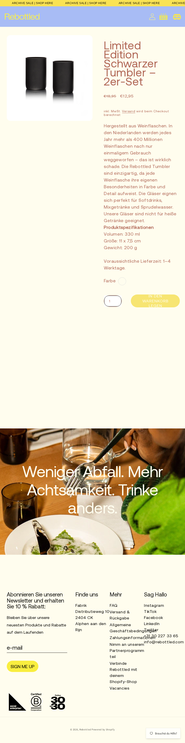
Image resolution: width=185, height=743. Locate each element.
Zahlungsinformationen (132, 637)
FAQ (114, 605)
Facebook (153, 617)
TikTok (150, 611)
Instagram (154, 605)
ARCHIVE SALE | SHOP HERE (32, 3)
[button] (177, 17)
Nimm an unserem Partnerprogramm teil (127, 650)
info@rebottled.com (164, 641)
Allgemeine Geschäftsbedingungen (133, 627)
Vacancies (119, 688)
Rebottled (85, 729)
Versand (128, 111)
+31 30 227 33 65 (161, 635)
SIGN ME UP (23, 666)
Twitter (151, 629)
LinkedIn (152, 623)
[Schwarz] (122, 281)
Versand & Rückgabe (120, 615)
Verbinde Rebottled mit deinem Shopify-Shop (123, 672)
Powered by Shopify (103, 729)
